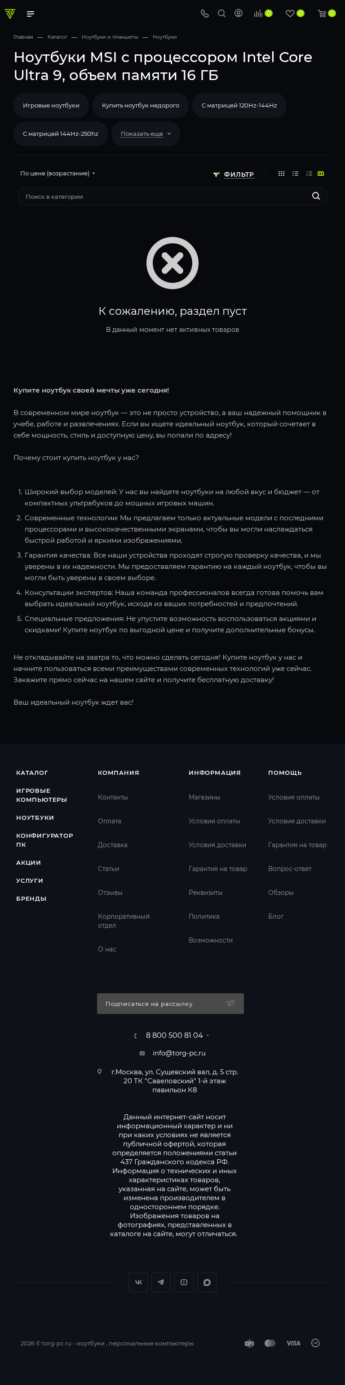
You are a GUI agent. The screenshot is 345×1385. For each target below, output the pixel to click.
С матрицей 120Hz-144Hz (239, 105)
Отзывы (110, 892)
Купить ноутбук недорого (140, 105)
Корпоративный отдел (124, 921)
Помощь (285, 772)
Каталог (32, 772)
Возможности (211, 940)
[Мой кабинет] (238, 14)
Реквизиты (206, 892)
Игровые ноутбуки (51, 105)
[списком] (295, 173)
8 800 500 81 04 (174, 1035)
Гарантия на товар (218, 868)
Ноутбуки (35, 817)
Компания (118, 772)
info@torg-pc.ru (179, 1053)
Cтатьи (108, 868)
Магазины (205, 797)
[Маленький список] (320, 173)
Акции (28, 862)
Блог (275, 916)
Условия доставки (217, 845)
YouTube (184, 1282)
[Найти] (316, 196)
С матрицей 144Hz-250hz (60, 133)
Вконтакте (138, 1282)
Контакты (113, 797)
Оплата (109, 821)
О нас (107, 949)
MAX (207, 1282)
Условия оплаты (214, 821)
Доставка (113, 845)
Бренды (31, 898)
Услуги (30, 880)
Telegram (161, 1282)
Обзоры (281, 892)
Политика (204, 916)
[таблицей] (309, 173)
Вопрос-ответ (289, 868)
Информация (215, 772)
